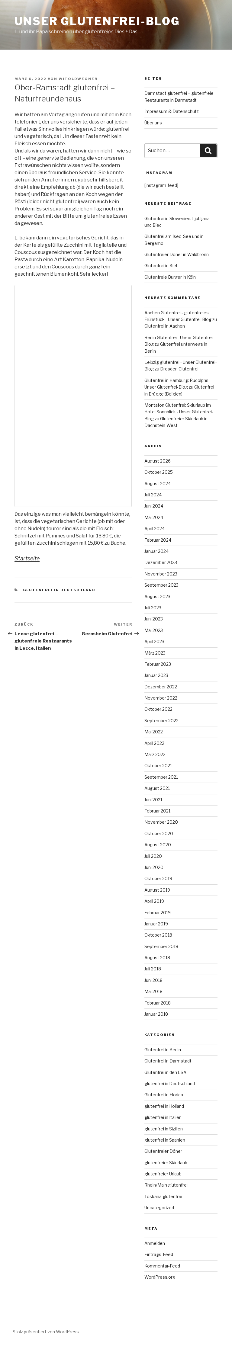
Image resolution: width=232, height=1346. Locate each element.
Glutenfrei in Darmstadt (168, 1060)
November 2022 (160, 697)
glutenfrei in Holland (164, 1106)
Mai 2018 (153, 991)
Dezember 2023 (160, 562)
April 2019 (154, 901)
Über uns (153, 122)
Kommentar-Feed (162, 1265)
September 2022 (161, 720)
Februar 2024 (157, 540)
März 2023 (155, 652)
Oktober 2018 (158, 934)
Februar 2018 (157, 1002)
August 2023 (157, 596)
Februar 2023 (157, 664)
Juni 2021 (153, 799)
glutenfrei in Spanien (164, 1139)
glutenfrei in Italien (163, 1117)
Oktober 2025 (158, 472)
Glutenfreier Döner (163, 1151)
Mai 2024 (153, 517)
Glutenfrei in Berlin (162, 1049)
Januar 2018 (156, 1014)
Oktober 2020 (158, 833)
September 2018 (161, 946)
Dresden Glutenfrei (179, 368)
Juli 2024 (153, 494)
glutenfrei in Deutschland (59, 590)
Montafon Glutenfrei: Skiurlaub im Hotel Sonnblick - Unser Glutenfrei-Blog (178, 411)
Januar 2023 (156, 675)
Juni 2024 (153, 505)
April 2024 (154, 528)
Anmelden (154, 1243)
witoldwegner (78, 79)
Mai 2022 (153, 731)
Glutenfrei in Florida (163, 1094)
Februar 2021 (157, 810)
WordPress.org (159, 1277)
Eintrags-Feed (158, 1254)
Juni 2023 (153, 618)
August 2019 (157, 890)
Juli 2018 (152, 968)
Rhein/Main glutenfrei (166, 1184)
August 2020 (157, 844)
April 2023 (154, 641)
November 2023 (160, 573)
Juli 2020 (153, 856)
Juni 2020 (153, 867)
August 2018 (157, 957)
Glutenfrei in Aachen (164, 325)
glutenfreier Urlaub (163, 1173)
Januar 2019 (156, 923)
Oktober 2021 (158, 765)
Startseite (27, 558)
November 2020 (161, 822)
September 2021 (161, 777)
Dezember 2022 (160, 686)
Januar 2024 (156, 551)
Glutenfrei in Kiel (160, 265)
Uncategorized (159, 1207)
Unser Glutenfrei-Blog (97, 21)
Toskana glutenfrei (163, 1196)
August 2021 (157, 788)
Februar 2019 (157, 912)
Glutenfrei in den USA (165, 1072)
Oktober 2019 (158, 878)
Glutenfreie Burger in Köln (170, 277)
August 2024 (157, 483)
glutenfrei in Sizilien (163, 1128)
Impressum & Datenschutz (171, 111)
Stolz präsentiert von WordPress (46, 1331)
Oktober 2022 (158, 709)
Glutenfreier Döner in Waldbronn (176, 254)
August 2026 (157, 460)
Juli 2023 (152, 607)
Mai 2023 (153, 630)
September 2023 (161, 585)
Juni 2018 (153, 980)
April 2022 (154, 743)
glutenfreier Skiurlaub (165, 1162)
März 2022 (155, 754)
